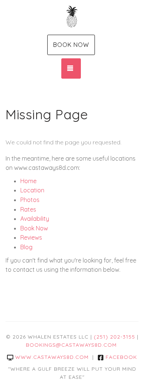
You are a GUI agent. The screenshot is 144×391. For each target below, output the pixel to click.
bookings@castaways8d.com (71, 345)
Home (28, 181)
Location (32, 190)
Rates (28, 209)
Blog (26, 247)
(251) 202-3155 (114, 336)
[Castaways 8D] (72, 16)
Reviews (31, 237)
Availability (34, 218)
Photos (30, 199)
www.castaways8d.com (52, 357)
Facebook (121, 357)
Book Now (71, 44)
